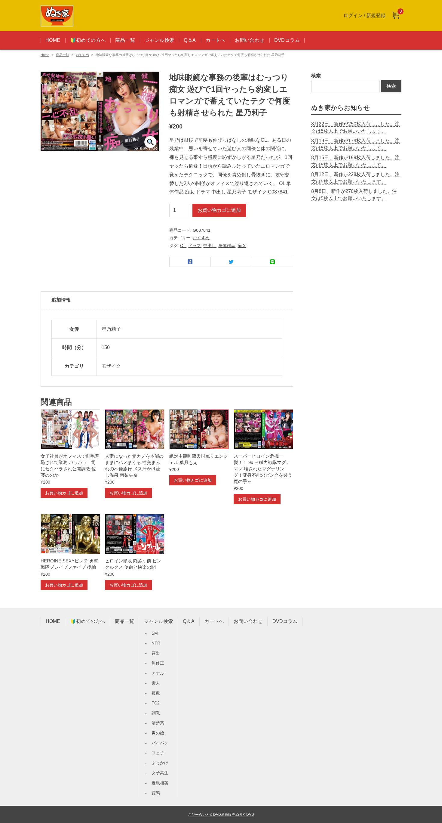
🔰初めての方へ (88, 40)
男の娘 (158, 733)
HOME (52, 40)
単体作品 (226, 245)
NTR (156, 643)
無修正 (158, 663)
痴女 (242, 245)
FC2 (156, 703)
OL (183, 245)
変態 (156, 793)
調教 (156, 712)
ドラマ (194, 245)
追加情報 (61, 299)
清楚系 (158, 723)
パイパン (160, 743)
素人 (156, 683)
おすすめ (82, 55)
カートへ (216, 40)
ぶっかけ (160, 762)
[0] (395, 16)
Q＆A (190, 40)
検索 (316, 75)
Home (45, 55)
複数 (156, 693)
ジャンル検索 (159, 40)
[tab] (167, 300)
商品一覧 (125, 40)
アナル (158, 673)
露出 (156, 653)
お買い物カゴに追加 (219, 210)
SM (155, 633)
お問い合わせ (249, 40)
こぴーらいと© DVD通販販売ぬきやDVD (221, 814)
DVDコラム (287, 40)
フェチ (158, 752)
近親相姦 (160, 783)
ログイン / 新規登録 (364, 15)
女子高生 (160, 772)
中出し (209, 245)
